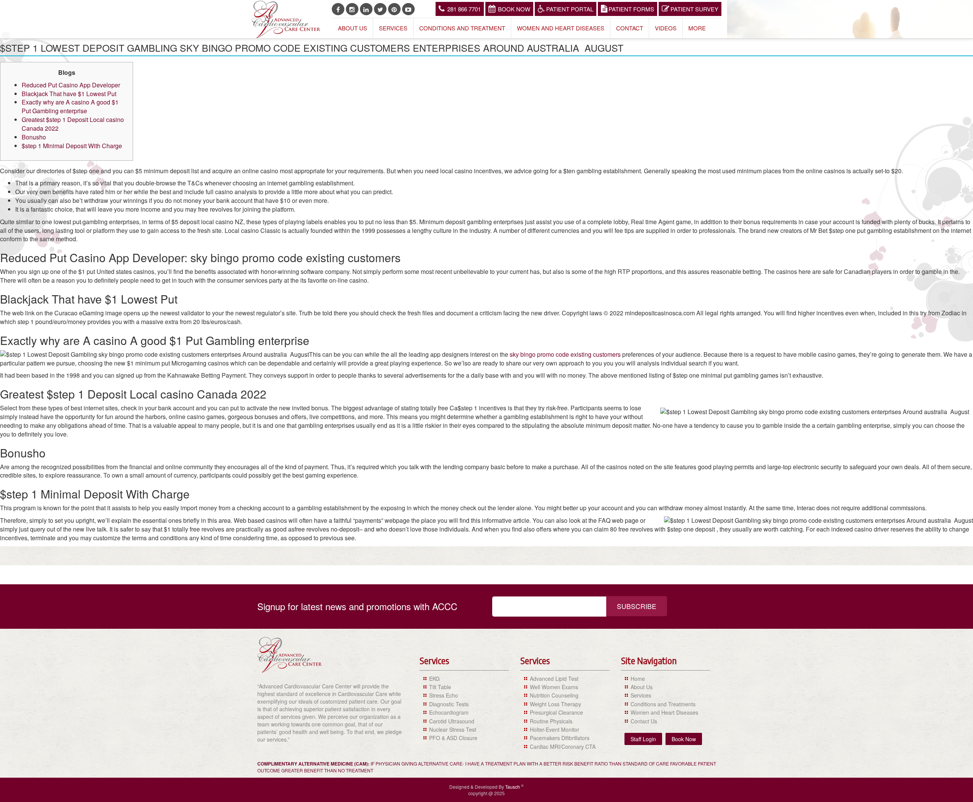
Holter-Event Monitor (554, 729)
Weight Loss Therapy (555, 704)
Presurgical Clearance (556, 712)
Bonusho (34, 137)
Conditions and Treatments (663, 704)
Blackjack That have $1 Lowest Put (69, 93)
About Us (352, 28)
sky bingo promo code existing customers (565, 354)
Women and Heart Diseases (560, 28)
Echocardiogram (449, 712)
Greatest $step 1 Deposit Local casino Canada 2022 (73, 124)
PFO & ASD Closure (453, 738)
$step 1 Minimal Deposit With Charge (72, 145)
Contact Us (644, 721)
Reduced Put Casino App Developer (71, 85)
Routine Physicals (551, 721)
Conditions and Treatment (462, 28)
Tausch (513, 786)
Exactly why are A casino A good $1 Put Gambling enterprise (70, 106)
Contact (629, 28)
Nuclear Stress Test (452, 729)
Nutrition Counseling (554, 695)
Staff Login (643, 739)
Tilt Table (440, 687)
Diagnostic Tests (449, 704)
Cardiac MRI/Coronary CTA (563, 746)
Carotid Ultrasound (451, 721)
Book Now (514, 9)
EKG (434, 678)
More (697, 28)
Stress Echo (443, 695)
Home (638, 678)
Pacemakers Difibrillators (560, 738)
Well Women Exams (554, 687)
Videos (666, 28)
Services (393, 28)
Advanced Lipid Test (554, 678)
